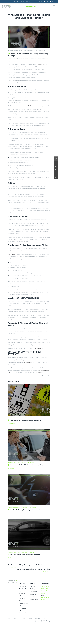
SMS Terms (31, 618)
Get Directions (45, 600)
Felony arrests (11, 254)
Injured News (33, 597)
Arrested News (34, 599)
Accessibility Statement (23, 618)
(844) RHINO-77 (40, 372)
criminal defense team (29, 362)
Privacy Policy (11, 618)
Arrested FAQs (23, 613)
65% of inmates (31, 106)
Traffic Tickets (34, 50)
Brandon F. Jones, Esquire (24, 50)
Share (44, 376)
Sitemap (16, 618)
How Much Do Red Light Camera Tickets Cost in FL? (26, 420)
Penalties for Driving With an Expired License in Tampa (27, 510)
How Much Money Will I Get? (22, 593)
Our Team (32, 586)
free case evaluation (39, 348)
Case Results (33, 591)
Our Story (32, 589)
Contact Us (33, 594)
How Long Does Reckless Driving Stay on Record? (25, 554)
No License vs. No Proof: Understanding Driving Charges (27, 465)
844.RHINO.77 (45, 597)
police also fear (40, 64)
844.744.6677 (31, 6)
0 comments (42, 50)
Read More (11, 423)
